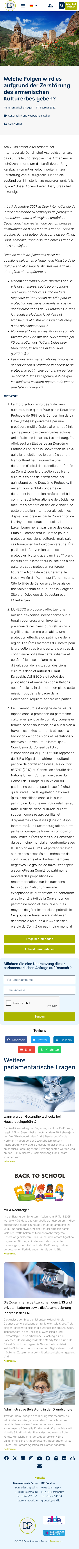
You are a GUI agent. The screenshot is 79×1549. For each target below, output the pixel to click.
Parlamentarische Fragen (18, 107)
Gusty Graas (15, 123)
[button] (16, 1039)
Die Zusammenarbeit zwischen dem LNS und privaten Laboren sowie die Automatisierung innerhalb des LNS (38, 1307)
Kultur (46, 115)
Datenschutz (57, 1541)
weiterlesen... (10, 1161)
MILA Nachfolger (16, 1210)
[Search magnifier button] (62, 5)
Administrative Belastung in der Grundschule (38, 1409)
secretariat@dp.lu (27, 1500)
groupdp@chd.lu (50, 1500)
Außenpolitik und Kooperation (25, 115)
